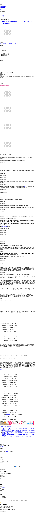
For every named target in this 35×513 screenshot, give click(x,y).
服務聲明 (26, 500)
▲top (1, 455)
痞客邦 (7, 451)
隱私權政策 (22, 500)
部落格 (3, 16)
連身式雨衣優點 (4, 226)
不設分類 (3, 487)
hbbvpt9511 (2, 446)
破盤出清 (3, 7)
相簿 (3, 15)
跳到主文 (1, 9)
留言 (9, 451)
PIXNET (11, 500)
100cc (1, 369)
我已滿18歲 (2, 511)
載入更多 (2, 457)
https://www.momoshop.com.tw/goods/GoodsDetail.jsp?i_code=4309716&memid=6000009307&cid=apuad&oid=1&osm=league (10, 135)
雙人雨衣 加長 (8, 414)
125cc (25, 186)
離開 (5, 511)
